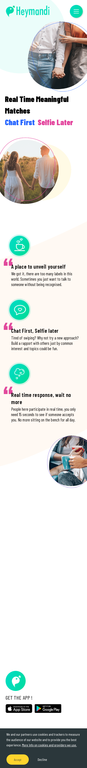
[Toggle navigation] (76, 11)
